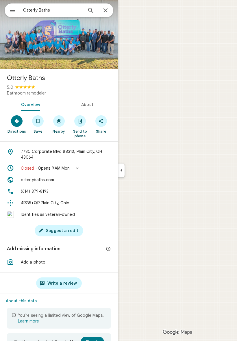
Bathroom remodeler (26, 93)
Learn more (28, 321)
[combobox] (53, 10)
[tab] (29, 104)
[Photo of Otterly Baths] (59, 34)
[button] (59, 168)
